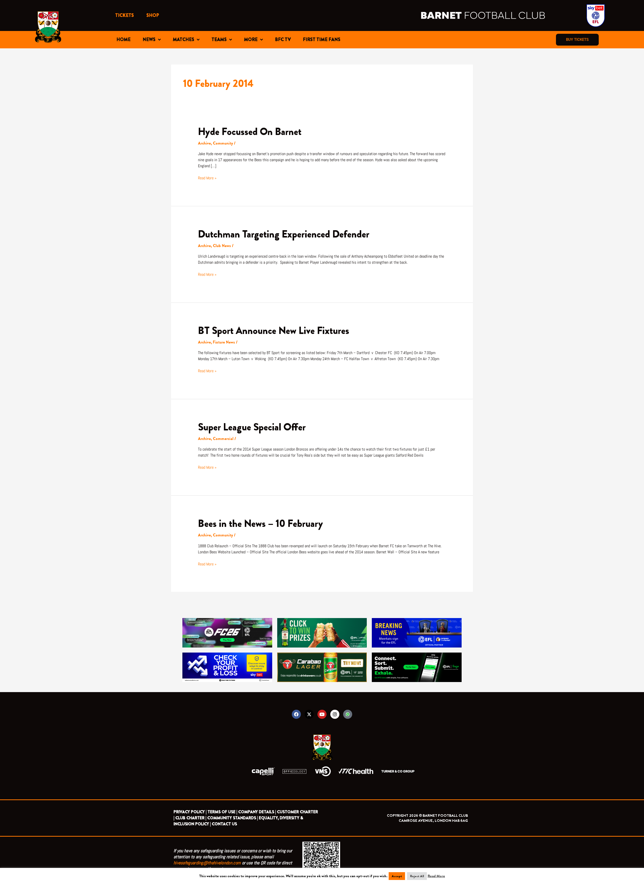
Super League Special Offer (252, 427)
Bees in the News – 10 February (260, 523)
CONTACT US (224, 824)
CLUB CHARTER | (190, 818)
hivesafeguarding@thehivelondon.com (207, 863)
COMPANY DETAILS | (257, 812)
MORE (251, 39)
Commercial (223, 439)
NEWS (149, 39)
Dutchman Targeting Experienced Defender (283, 234)
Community (223, 143)
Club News (222, 246)
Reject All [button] (417, 876)
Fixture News (224, 342)
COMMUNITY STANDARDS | (232, 818)
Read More (436, 876)
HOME (123, 39)
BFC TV (283, 39)
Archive (204, 143)
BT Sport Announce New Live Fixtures (273, 330)
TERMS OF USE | (222, 812)
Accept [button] (397, 876)
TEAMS (219, 39)
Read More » (207, 178)
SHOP (152, 15)
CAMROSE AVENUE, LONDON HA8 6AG (433, 820)
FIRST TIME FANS (321, 39)
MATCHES (183, 39)
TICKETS (124, 15)
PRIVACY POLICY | (190, 812)
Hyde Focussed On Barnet (249, 131)
